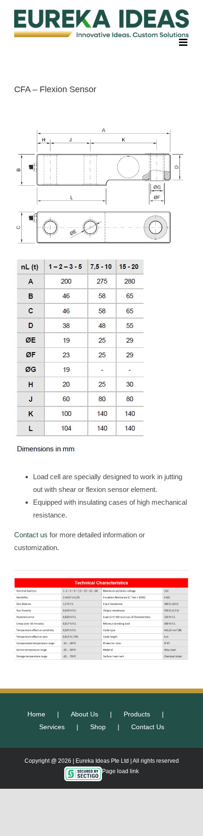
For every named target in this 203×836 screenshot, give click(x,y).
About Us (84, 714)
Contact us (31, 535)
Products (137, 714)
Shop (98, 727)
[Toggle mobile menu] (184, 42)
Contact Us (147, 727)
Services (52, 727)
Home (36, 714)
